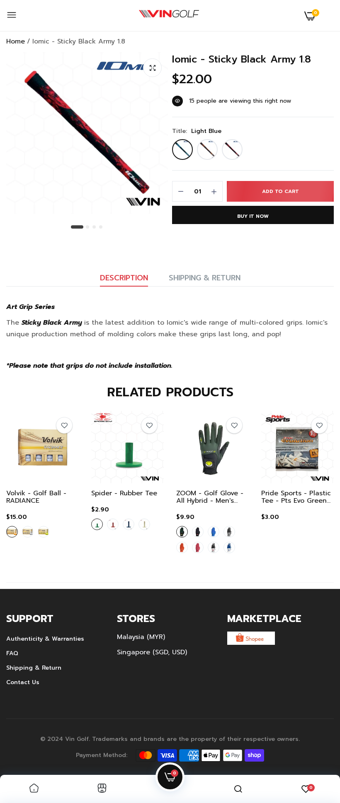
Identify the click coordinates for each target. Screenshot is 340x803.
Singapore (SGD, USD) (152, 652)
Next (313, 484)
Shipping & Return (204, 278)
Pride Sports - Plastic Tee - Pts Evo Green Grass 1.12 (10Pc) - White (296, 497)
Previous (27, 484)
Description (124, 278)
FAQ (12, 653)
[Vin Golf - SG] (169, 16)
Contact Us (22, 682)
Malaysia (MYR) (141, 637)
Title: (196, 131)
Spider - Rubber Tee (124, 493)
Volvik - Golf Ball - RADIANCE (36, 497)
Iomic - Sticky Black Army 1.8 (241, 59)
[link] (64, 425)
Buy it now (253, 216)
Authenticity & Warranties (45, 638)
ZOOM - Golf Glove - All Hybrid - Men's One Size (209, 497)
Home (15, 41)
